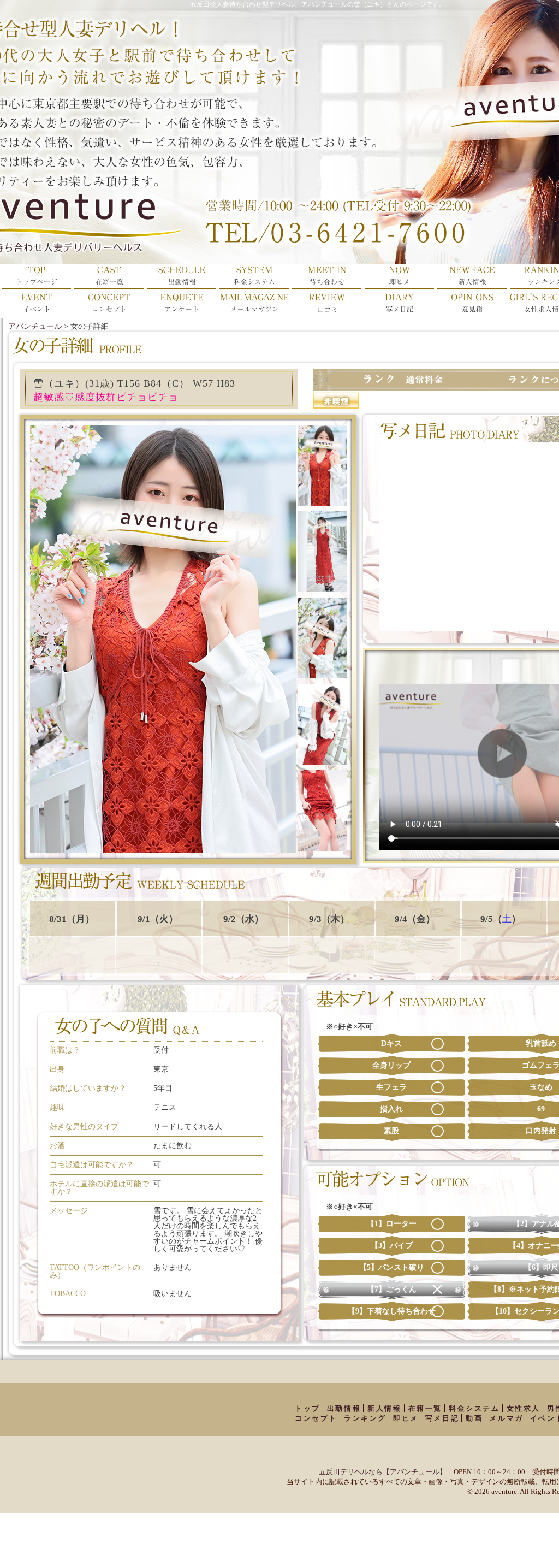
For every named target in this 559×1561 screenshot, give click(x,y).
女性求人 (523, 1408)
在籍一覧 (425, 1408)
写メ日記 (442, 1418)
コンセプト (316, 1418)
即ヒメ (406, 1418)
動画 (474, 1418)
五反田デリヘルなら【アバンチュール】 (383, 1472)
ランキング (365, 1418)
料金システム (474, 1408)
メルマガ (506, 1418)
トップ (307, 1408)
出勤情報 (344, 1408)
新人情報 (384, 1408)
